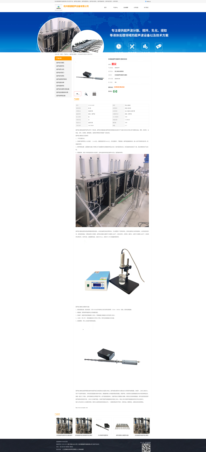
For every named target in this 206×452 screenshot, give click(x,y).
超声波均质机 (60, 76)
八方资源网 (65, 449)
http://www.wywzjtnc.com (82, 407)
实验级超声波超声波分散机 (103, 435)
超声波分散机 (73, 54)
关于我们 (146, 7)
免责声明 (70, 449)
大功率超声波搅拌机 (64, 435)
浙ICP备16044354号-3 (73, 444)
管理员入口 (76, 449)
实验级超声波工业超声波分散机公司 (122, 435)
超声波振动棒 (60, 82)
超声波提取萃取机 (61, 79)
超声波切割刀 (60, 72)
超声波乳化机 (60, 69)
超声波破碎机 (60, 85)
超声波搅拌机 (60, 66)
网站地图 (81, 449)
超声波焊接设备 (60, 95)
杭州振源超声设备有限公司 (85, 444)
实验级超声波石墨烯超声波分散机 (141, 435)
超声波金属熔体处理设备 (63, 92)
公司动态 (136, 7)
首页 (105, 7)
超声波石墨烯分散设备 (62, 89)
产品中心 (115, 7)
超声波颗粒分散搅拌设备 (83, 435)
